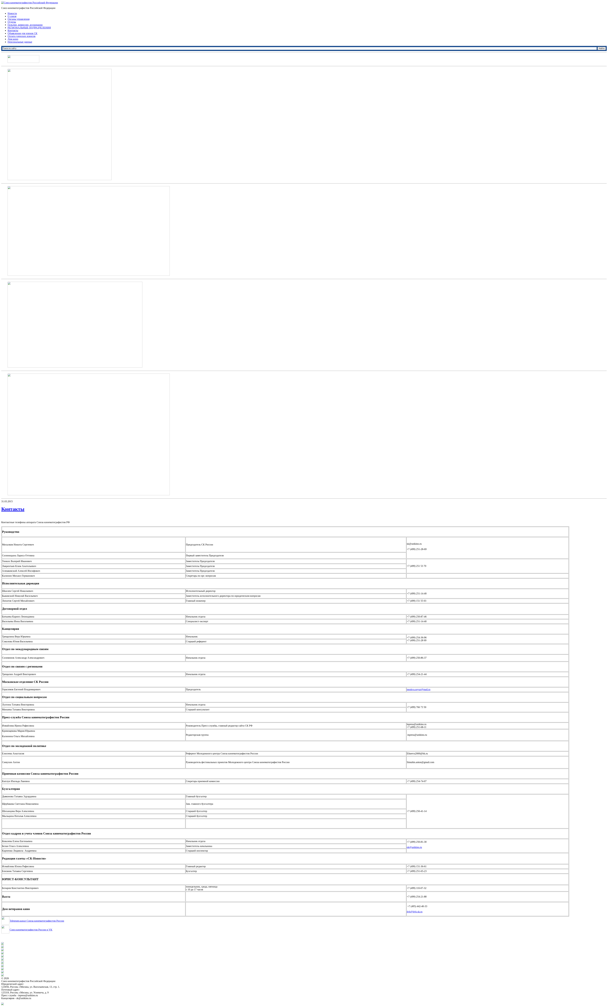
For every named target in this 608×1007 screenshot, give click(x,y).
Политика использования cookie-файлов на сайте (27, 1001)
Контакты (13, 30)
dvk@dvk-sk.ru (414, 911)
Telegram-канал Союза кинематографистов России (37, 920)
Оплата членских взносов (21, 36)
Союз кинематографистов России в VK (31, 929)
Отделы (12, 22)
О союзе (12, 16)
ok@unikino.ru (414, 847)
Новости (12, 13)
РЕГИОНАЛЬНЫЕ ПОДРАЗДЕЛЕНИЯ (29, 27)
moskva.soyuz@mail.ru (418, 689)
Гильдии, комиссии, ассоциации (25, 24)
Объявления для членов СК (22, 33)
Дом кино (13, 39)
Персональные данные (20, 42)
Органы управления (18, 19)
